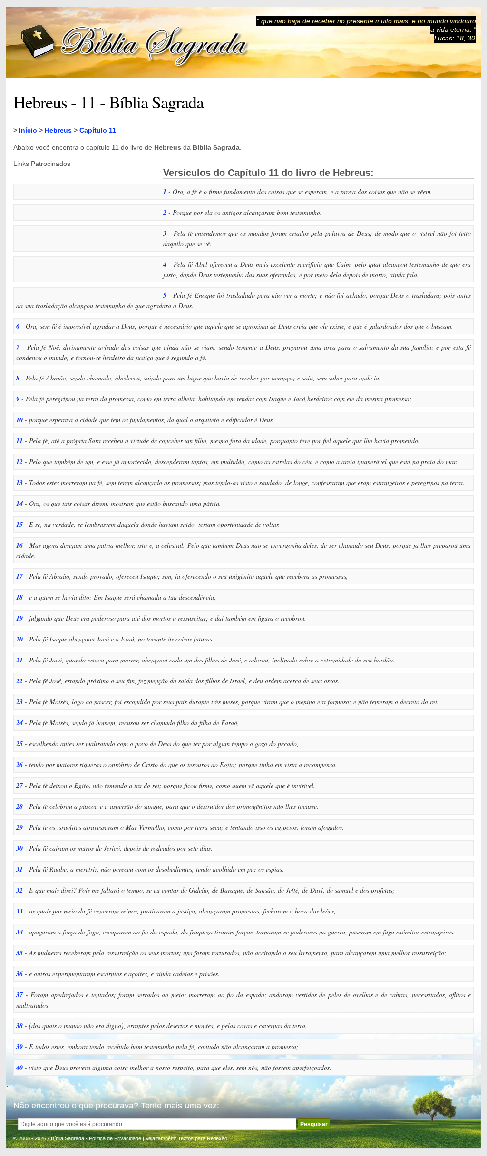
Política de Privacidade (115, 1138)
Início (28, 130)
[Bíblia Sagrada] (134, 43)
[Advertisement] (84, 226)
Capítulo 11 (97, 130)
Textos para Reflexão (202, 1138)
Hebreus (58, 130)
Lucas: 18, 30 (454, 38)
